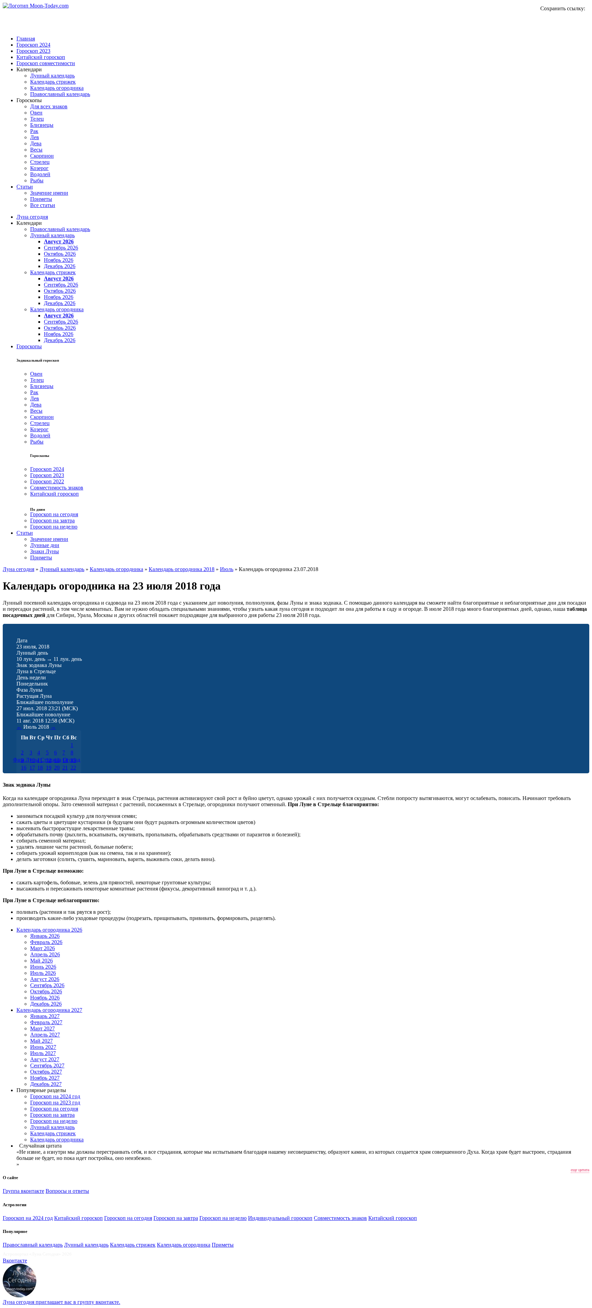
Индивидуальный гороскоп (280, 1218)
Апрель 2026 (45, 954)
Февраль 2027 (46, 1022)
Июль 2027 (43, 1053)
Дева (35, 143)
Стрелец (40, 162)
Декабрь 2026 (59, 266)
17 (32, 768)
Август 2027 (44, 1059)
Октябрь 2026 (60, 254)
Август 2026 (59, 241)
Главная (25, 38)
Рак (34, 131)
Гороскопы (29, 346)
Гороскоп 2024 (33, 45)
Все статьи (42, 205)
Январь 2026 (45, 936)
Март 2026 (42, 948)
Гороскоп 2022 (47, 481)
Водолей (40, 174)
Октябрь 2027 (46, 1072)
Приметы (41, 199)
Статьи (24, 187)
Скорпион (42, 156)
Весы (36, 150)
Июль (226, 569)
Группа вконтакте (23, 1191)
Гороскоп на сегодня (54, 514)
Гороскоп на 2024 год (55, 1096)
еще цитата (580, 1169)
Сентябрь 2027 (47, 1065)
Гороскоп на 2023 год (55, 1102)
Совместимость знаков (56, 487)
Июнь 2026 (43, 967)
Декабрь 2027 (46, 1084)
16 (23, 768)
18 (40, 768)
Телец (37, 119)
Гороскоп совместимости (45, 63)
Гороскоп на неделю (53, 527)
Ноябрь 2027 (45, 1078)
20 (57, 768)
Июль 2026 (43, 973)
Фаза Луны (26, 760)
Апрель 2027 (45, 1035)
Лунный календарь (52, 75)
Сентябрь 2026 (61, 248)
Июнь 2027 (43, 1047)
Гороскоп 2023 (33, 51)
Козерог (39, 168)
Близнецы (41, 125)
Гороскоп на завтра (52, 520)
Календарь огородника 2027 (49, 1010)
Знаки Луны (44, 551)
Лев (34, 137)
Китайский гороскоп (40, 57)
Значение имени (49, 193)
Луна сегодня (32, 217)
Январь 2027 (45, 1016)
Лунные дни (44, 545)
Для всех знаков (48, 106)
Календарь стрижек (53, 82)
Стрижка (50, 760)
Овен (36, 113)
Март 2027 (42, 1028)
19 (48, 768)
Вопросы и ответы (67, 1191)
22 (73, 768)
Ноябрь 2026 (58, 260)
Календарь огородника (57, 88)
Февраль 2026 (46, 942)
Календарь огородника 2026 (49, 930)
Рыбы (37, 180)
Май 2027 (41, 1041)
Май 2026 (41, 961)
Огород (71, 760)
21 (65, 768)
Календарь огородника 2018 (181, 569)
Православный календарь (60, 94)
